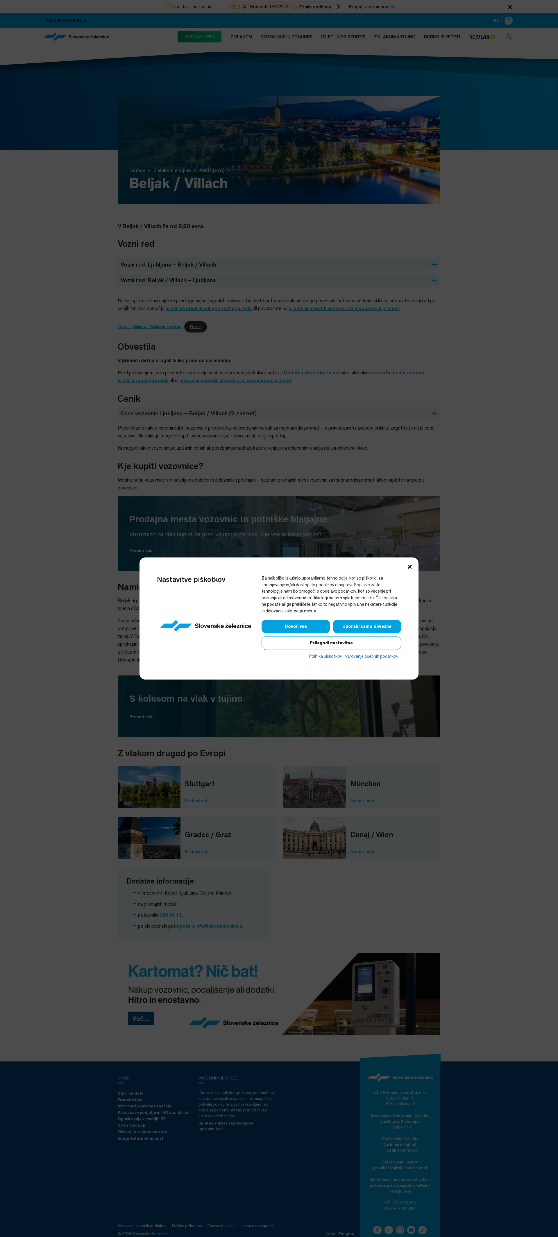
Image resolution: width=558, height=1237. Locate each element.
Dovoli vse (296, 626)
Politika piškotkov (325, 656)
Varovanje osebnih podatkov (371, 656)
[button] (410, 566)
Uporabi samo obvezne (366, 626)
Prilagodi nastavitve (331, 643)
